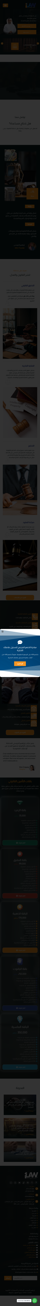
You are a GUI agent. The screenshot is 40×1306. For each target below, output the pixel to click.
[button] (2, 631)
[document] (20, 653)
